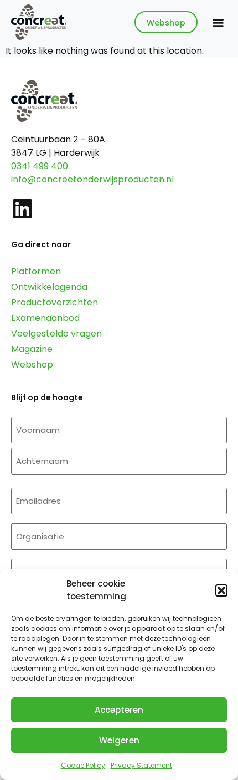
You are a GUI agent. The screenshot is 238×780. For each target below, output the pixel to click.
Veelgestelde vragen (56, 333)
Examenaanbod (45, 318)
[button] (221, 590)
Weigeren (119, 740)
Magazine (32, 349)
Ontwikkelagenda (49, 287)
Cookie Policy (83, 765)
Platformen (36, 271)
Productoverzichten (54, 302)
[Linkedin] (22, 208)
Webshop (32, 364)
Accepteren (119, 710)
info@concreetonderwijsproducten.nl (92, 179)
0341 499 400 (39, 166)
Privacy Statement (141, 765)
